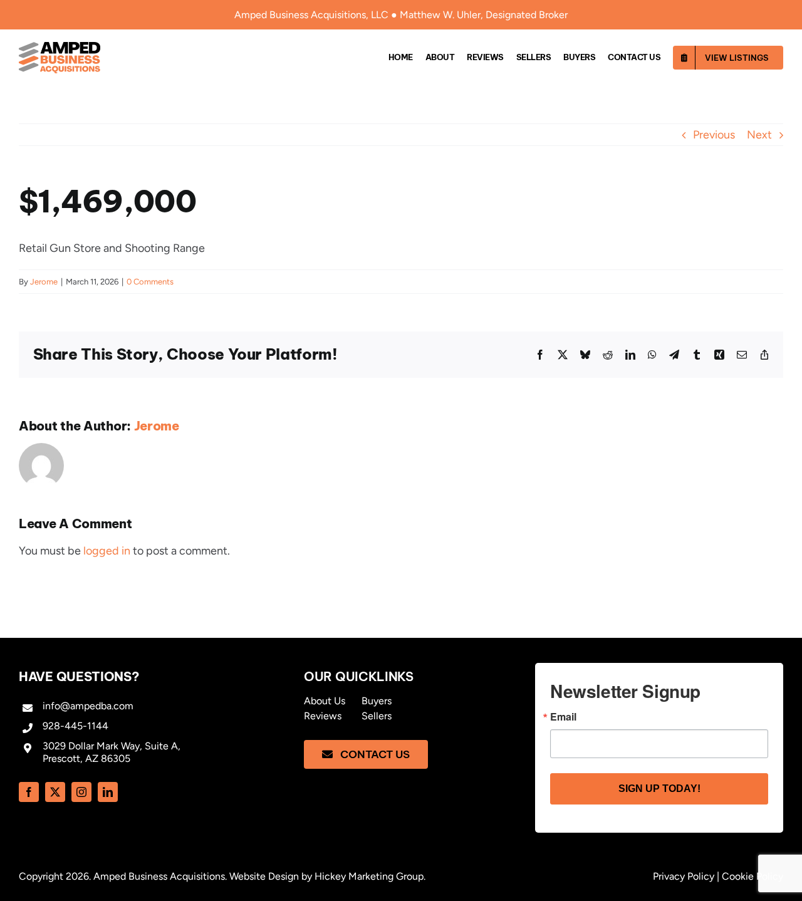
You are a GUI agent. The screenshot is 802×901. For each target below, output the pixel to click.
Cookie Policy (752, 876)
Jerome (44, 281)
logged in (106, 551)
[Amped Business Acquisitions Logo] (59, 48)
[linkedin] (108, 792)
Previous (714, 135)
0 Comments (150, 281)
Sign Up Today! (659, 788)
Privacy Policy (683, 876)
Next (759, 135)
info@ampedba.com (88, 706)
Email (563, 717)
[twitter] (55, 792)
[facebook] (29, 792)
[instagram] (81, 792)
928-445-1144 (75, 726)
